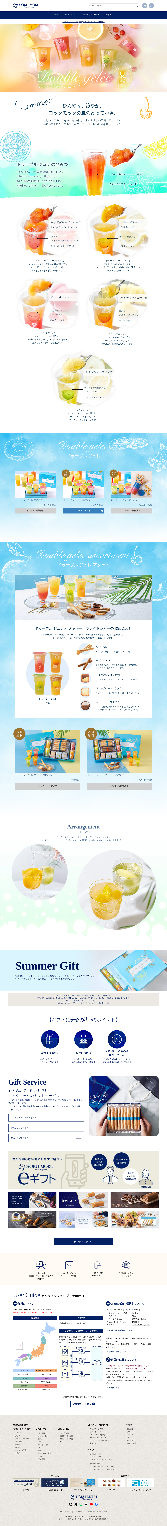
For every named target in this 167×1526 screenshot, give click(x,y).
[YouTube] (91, 1504)
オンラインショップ (70, 15)
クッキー (18, 1436)
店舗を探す (108, 15)
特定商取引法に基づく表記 (97, 1512)
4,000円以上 (64, 1442)
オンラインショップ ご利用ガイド (102, 1469)
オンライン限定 (20, 1450)
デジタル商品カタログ (98, 1437)
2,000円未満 (64, 1433)
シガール (18, 1433)
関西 (40, 1450)
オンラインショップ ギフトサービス (103, 1466)
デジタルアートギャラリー (99, 1440)
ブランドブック (95, 1432)
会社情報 (128, 1425)
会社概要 (130, 1429)
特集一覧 (93, 1443)
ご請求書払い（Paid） (141, 1325)
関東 (40, 1439)
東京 (40, 1442)
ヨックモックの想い (97, 1429)
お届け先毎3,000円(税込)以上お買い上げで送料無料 (83, 22)
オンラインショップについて (102, 1459)
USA (40, 1456)
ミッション (131, 1435)
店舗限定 (18, 1447)
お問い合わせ (95, 1464)
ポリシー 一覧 (65, 1512)
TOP (56, 15)
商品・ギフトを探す (91, 15)
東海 (40, 1447)
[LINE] (81, 1504)
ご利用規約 (79, 1512)
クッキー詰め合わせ (22, 1439)
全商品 (17, 1453)
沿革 (128, 1437)
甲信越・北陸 (43, 1445)
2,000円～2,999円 (66, 1436)
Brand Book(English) (97, 1435)
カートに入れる (83, 510)
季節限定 (18, 1444)
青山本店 (41, 1433)
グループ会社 (131, 1443)
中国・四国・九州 (44, 1453)
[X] (75, 1504)
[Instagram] (70, 1504)
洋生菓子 (18, 1441)
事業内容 (130, 1440)
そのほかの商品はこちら (83, 1242)
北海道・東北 (43, 1436)
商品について (96, 1456)
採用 (128, 1432)
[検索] (137, 6)
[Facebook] (86, 1504)
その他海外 (42, 1459)
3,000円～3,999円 (66, 1439)
